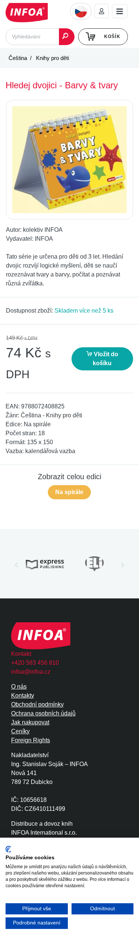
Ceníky (20, 731)
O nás (19, 686)
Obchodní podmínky (37, 704)
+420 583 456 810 (35, 663)
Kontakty (22, 695)
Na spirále (69, 492)
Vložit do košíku (105, 358)
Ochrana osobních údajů (43, 713)
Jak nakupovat (30, 722)
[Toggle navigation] (120, 11)
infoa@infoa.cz (30, 671)
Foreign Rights (30, 740)
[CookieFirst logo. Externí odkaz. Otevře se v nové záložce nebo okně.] (8, 849)
